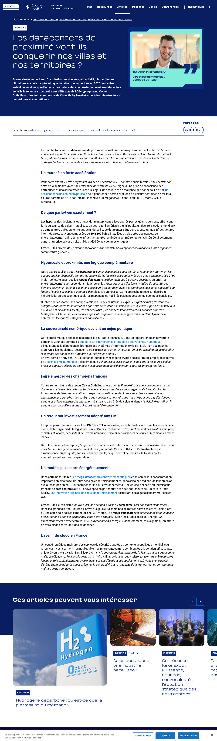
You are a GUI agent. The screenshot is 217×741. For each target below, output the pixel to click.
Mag (89, 7)
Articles (122, 7)
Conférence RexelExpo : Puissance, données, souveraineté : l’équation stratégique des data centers (179, 677)
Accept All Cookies (188, 735)
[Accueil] (14, 19)
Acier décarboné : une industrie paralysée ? (132, 665)
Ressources (104, 7)
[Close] (211, 735)
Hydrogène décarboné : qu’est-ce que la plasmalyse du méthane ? (59, 703)
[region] (108, 735)
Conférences (170, 7)
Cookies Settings (143, 735)
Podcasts (138, 7)
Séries (153, 7)
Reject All (165, 735)
